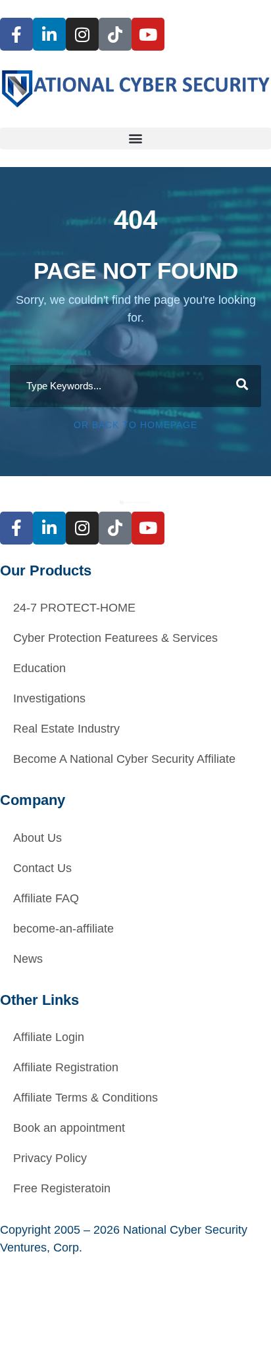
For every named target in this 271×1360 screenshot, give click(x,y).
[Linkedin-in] (49, 34)
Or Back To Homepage (135, 425)
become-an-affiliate (63, 928)
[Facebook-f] (16, 34)
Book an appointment (69, 1127)
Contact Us (42, 868)
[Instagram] (82, 34)
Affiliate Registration (65, 1067)
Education (39, 668)
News (28, 958)
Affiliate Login (48, 1037)
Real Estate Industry (66, 728)
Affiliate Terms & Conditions (85, 1097)
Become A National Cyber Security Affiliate (124, 758)
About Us (37, 837)
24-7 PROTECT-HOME (74, 607)
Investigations (49, 698)
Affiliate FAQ (46, 898)
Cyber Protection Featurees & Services (115, 637)
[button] (135, 138)
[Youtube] (148, 34)
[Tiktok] (115, 34)
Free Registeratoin (62, 1188)
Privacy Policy (50, 1158)
